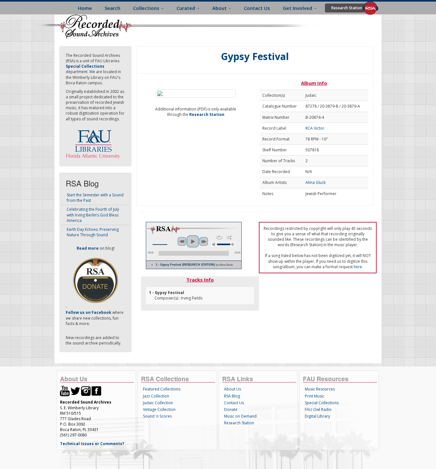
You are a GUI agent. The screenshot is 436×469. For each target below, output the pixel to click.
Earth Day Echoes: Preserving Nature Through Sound (93, 232)
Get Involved (298, 8)
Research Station (346, 8)
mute (214, 244)
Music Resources (320, 389)
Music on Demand (240, 416)
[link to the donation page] (95, 280)
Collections (147, 8)
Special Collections (322, 402)
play (192, 241)
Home (85, 8)
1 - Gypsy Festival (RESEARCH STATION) (194, 264)
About (220, 8)
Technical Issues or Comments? (92, 443)
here (358, 266)
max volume (233, 244)
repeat (219, 237)
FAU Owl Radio (318, 409)
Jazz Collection (156, 396)
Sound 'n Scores (157, 416)
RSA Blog (232, 396)
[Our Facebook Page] (96, 390)
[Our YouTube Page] (65, 390)
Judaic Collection (158, 402)
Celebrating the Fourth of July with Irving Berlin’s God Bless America (93, 215)
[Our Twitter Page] (75, 390)
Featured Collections (161, 389)
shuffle (229, 237)
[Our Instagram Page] (86, 390)
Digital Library (317, 416)
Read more (88, 248)
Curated (186, 8)
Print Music (314, 396)
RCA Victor (314, 128)
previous (181, 241)
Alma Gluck (315, 182)
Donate (230, 409)
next (203, 241)
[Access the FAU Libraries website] (94, 142)
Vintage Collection (159, 409)
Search (112, 8)
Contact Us (257, 8)
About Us (232, 389)
